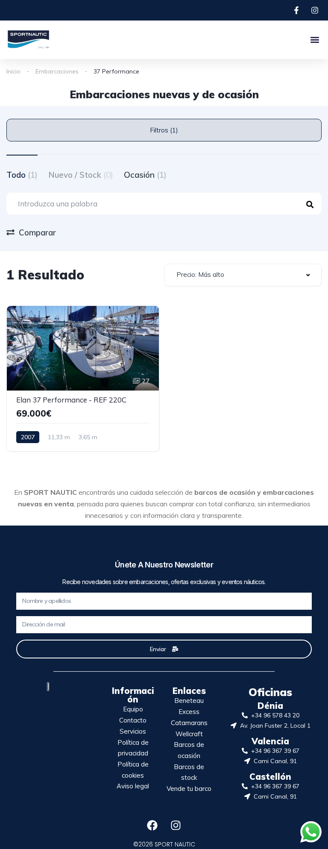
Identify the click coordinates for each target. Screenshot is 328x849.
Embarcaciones (57, 71)
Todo (22, 175)
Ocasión (145, 175)
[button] (315, 39)
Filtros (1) (164, 130)
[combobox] (243, 275)
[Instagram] (176, 825)
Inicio (13, 71)
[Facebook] (152, 825)
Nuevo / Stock (80, 175)
